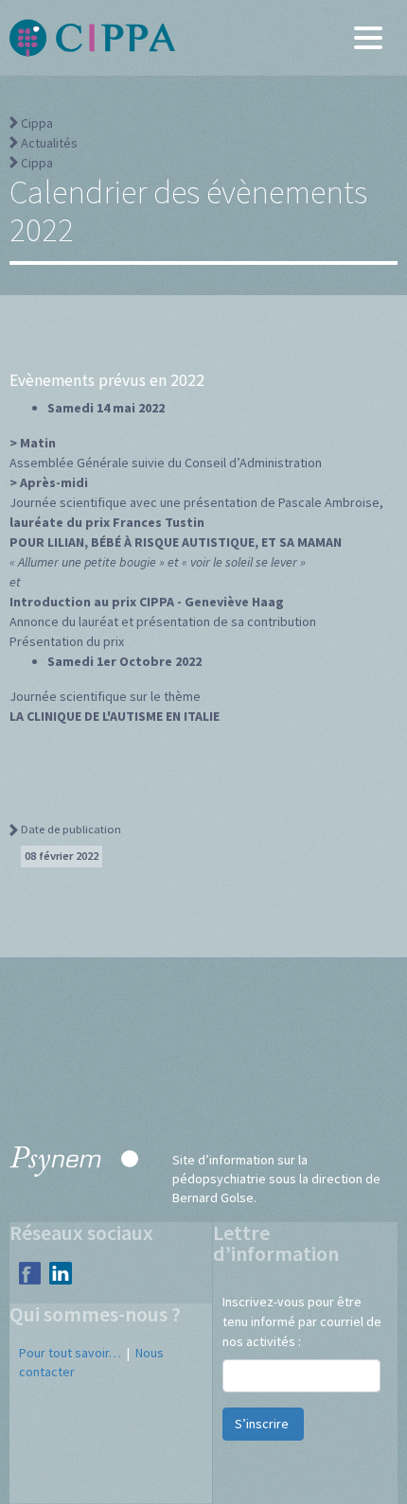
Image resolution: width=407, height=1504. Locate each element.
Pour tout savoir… (70, 1352)
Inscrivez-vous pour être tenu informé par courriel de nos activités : (301, 1321)
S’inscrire (263, 1423)
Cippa (37, 122)
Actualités (49, 142)
